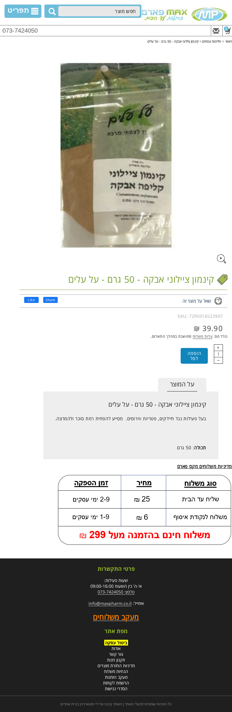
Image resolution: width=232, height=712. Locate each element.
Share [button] (50, 299)
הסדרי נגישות (116, 688)
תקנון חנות (116, 660)
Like (31, 299)
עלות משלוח (203, 336)
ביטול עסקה (116, 642)
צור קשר (116, 654)
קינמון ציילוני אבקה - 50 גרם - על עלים (172, 41)
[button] (23, 11)
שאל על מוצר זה (196, 301)
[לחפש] (51, 11)
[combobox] (99, 11)
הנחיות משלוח (116, 671)
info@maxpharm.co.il (110, 603)
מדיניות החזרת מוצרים (116, 665)
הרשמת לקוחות (116, 683)
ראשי (229, 41)
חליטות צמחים (211, 41)
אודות (116, 648)
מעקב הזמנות (116, 677)
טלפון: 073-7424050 (116, 592)
